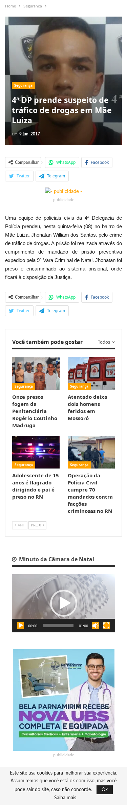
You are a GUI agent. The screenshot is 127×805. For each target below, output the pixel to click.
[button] (63, 603)
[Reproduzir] (20, 625)
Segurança (23, 85)
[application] (63, 603)
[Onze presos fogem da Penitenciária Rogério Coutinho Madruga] (36, 373)
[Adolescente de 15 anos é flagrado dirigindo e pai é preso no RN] (36, 452)
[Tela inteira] (106, 625)
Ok (105, 789)
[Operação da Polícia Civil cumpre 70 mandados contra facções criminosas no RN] (91, 452)
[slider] (58, 625)
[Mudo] (95, 625)
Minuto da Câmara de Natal (56, 559)
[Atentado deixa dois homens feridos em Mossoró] (91, 373)
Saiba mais (65, 798)
